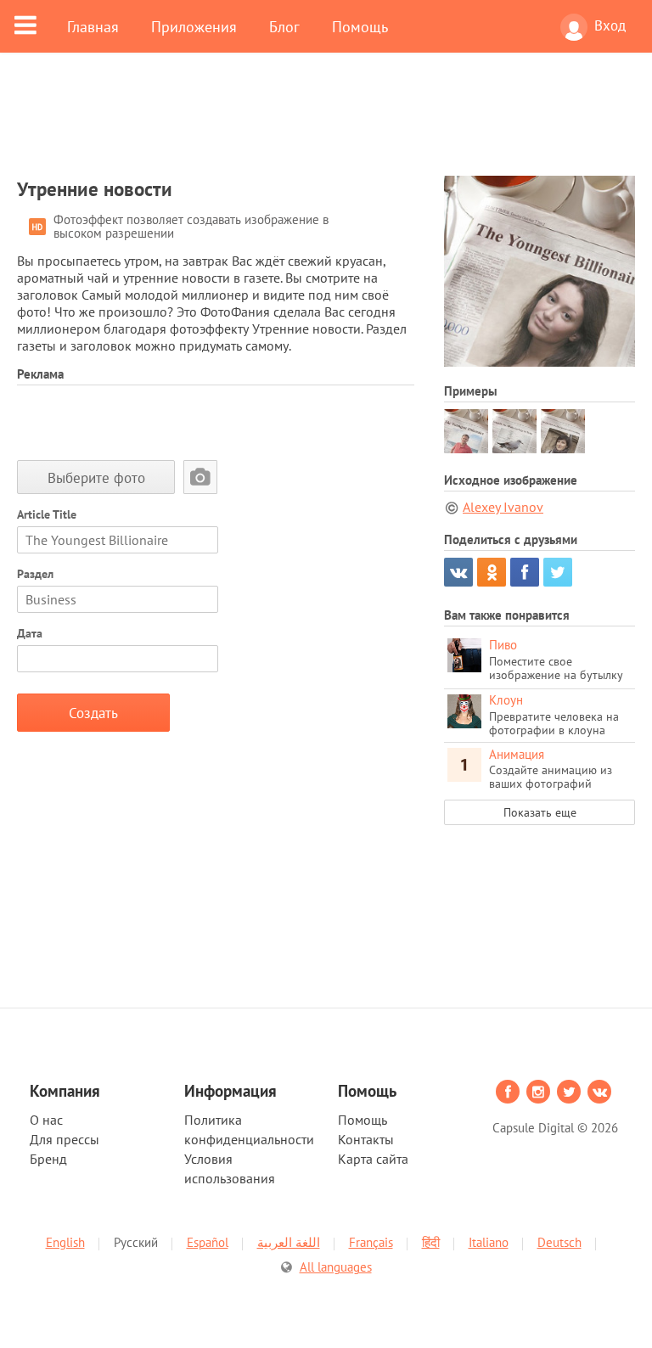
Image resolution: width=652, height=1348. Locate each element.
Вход (610, 25)
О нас (46, 1119)
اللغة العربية (288, 1242)
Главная (93, 26)
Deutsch (559, 1242)
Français (371, 1242)
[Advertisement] (326, 125)
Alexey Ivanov (503, 506)
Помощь (360, 26)
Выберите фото (96, 477)
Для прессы (64, 1139)
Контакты (366, 1139)
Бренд (48, 1158)
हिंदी (431, 1242)
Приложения (194, 26)
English (65, 1242)
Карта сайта (373, 1158)
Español (207, 1242)
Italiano (489, 1242)
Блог (284, 26)
